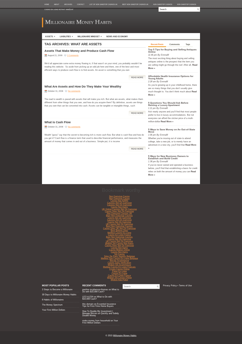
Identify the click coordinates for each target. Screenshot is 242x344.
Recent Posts (157, 44)
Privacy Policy (170, 285)
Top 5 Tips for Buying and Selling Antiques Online (172, 50)
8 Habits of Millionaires (53, 299)
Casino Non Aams (119, 207)
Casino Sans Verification (119, 262)
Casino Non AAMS (119, 200)
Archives (68, 4)
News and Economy (117, 36)
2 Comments (73, 55)
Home (46, 4)
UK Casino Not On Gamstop (119, 224)
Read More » (167, 121)
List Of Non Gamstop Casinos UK (103, 4)
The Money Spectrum (52, 305)
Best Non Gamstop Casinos (119, 215)
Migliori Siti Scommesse (119, 265)
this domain (87, 304)
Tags (188, 44)
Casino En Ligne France (119, 235)
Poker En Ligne (119, 271)
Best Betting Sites (119, 230)
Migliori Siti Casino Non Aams (119, 243)
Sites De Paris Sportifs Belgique (119, 256)
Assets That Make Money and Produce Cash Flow (79, 50)
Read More (137, 77)
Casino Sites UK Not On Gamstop (119, 228)
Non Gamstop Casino (119, 196)
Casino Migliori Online (119, 250)
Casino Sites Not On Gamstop (119, 211)
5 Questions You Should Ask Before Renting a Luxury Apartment (168, 104)
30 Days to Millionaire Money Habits (59, 294)
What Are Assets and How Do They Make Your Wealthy (82, 86)
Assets (50, 36)
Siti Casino (119, 254)
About (56, 4)
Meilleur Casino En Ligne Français (119, 267)
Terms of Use (185, 285)
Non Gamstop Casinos (162, 4)
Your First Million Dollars (53, 310)
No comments (74, 91)
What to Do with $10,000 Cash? (100, 290)
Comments (174, 44)
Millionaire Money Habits (124, 335)
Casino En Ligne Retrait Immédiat (58, 9)
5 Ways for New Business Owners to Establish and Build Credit (168, 157)
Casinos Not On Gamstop (119, 203)
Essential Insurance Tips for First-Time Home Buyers (99, 305)
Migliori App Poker (119, 280)
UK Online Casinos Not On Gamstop (119, 209)
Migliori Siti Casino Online (119, 277)
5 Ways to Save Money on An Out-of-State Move (171, 130)
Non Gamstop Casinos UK (119, 213)
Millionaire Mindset (90, 36)
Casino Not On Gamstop (119, 218)
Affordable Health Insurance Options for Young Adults (170, 77)
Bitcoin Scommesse (119, 260)
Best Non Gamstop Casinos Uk (135, 4)
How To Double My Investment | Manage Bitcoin (97, 312)
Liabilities (66, 36)
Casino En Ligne (119, 273)
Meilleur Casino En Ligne (119, 232)
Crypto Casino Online (119, 269)
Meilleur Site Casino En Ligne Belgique (119, 258)
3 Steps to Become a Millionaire (57, 289)
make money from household (96, 320)
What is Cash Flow (57, 122)
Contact (80, 4)
